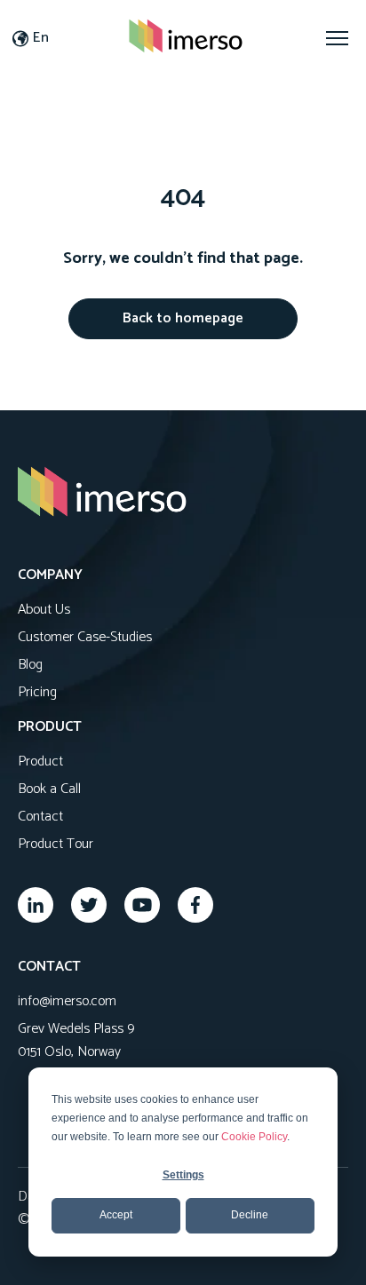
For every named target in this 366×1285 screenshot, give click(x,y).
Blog (30, 665)
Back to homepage (183, 318)
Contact (40, 817)
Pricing (37, 692)
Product (40, 761)
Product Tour (55, 844)
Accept (115, 1215)
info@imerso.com (67, 1001)
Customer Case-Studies (85, 637)
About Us (44, 610)
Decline (249, 1215)
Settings (183, 1175)
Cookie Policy (254, 1136)
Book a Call (49, 789)
